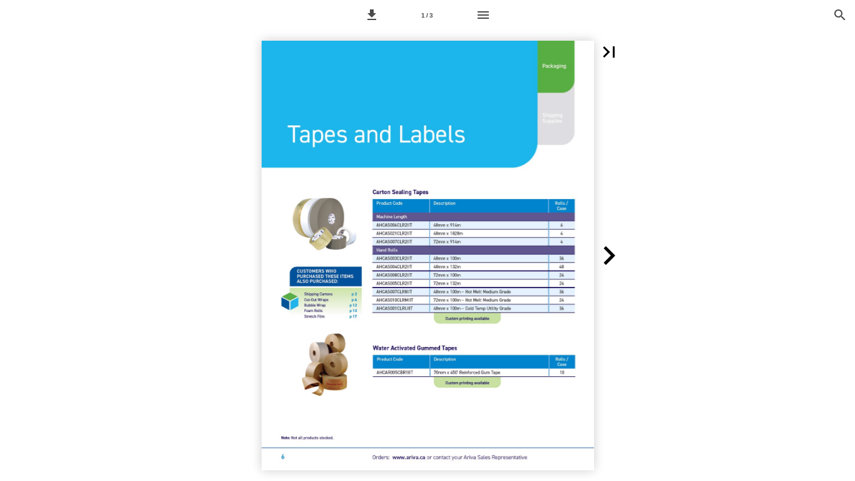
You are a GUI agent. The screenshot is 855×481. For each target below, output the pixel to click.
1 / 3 (427, 15)
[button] (372, 15)
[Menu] (483, 15)
